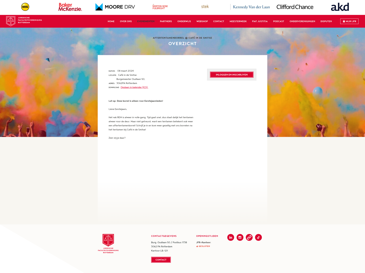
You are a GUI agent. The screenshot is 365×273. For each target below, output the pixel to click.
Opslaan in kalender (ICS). (134, 87)
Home (111, 21)
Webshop (202, 21)
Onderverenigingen (302, 21)
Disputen (326, 21)
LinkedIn (230, 237)
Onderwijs (184, 21)
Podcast (278, 21)
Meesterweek (238, 21)
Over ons (126, 21)
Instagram (240, 237)
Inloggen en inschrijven (232, 74)
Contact (218, 21)
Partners (166, 21)
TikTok (258, 237)
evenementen (145, 21)
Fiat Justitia (260, 21)
